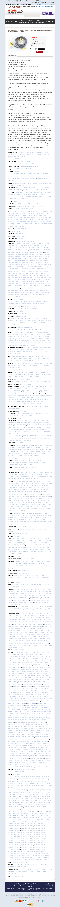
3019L (30, 423)
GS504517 (31, 737)
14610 (48, 796)
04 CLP (14, 539)
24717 (23, 819)
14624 (44, 800)
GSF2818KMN (12, 178)
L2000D (41, 630)
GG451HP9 (11, 714)
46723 (38, 671)
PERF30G (23, 513)
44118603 (43, 849)
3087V (21, 582)
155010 (32, 652)
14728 (14, 813)
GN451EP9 (18, 730)
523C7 (9, 675)
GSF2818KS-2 (27, 194)
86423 (19, 694)
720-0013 (21, 334)
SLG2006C (11, 431)
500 (29, 860)
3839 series (18, 661)
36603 (18, 659)
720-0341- (11, 306)
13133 (20, 421)
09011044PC (48, 472)
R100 (22, 632)
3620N (43, 656)
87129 (46, 694)
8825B (23, 504)
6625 (36, 498)
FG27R (18, 231)
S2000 (19, 639)
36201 (34, 656)
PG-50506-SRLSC (16, 454)
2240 (31, 615)
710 (13, 620)
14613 (27, 798)
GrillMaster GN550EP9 (27, 281)
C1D (48, 622)
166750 (24, 304)
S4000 (42, 643)
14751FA (29, 813)
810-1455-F (19, 188)
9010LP (13, 507)
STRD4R (16, 650)
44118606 (17, 851)
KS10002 (17, 461)
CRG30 (36, 578)
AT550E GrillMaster (21, 246)
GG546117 (25, 718)
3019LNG (35, 423)
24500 (9, 817)
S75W (32, 645)
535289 (43, 600)
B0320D (23, 620)
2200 (16, 615)
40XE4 (14, 669)
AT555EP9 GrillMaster (21, 250)
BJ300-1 (23, 467)
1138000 (33, 529)
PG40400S (40, 438)
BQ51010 (23, 377)
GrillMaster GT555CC (14, 288)
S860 (49, 645)
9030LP (39, 507)
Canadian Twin (16, 367)
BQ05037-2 (13, 389)
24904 (38, 819)
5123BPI (35, 492)
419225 (17, 474)
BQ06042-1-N (39, 374)
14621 (35, 800)
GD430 (27, 395)
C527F (28, 703)
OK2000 (28, 406)
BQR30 (13, 356)
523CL (19, 675)
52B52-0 (10, 682)
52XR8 (23, 688)
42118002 (10, 836)
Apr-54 (25, 604)
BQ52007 (36, 377)
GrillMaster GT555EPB (14, 290)
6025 (39, 496)
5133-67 (21, 598)
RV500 (24, 411)
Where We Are (10, 888)
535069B (20, 600)
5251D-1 (43, 675)
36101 (16, 656)
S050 (47, 634)
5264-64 (43, 598)
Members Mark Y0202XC (25, 327)
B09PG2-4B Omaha (34, 372)
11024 (21, 589)
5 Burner (17, 467)
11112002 (17, 790)
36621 (27, 659)
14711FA (29, 809)
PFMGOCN (39, 461)
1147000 (39, 529)
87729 (23, 697)
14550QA (19, 794)
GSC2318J (19, 308)
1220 (37, 613)
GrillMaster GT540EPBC (15, 286)
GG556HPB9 (11, 728)
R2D (25, 634)
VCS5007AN (25, 871)
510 (39, 618)
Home (10, 883)
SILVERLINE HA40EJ (19, 470)
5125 (40, 492)
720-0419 (23, 341)
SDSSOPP (30, 465)
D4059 (22, 705)
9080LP (47, 509)
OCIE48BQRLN (28, 361)
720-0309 (32, 339)
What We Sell (21, 888)
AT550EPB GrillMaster (21, 248)
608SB (33, 539)
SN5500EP (41, 756)
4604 (35, 490)
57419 (45, 690)
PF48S (16, 520)
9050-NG (15, 509)
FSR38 (17, 772)
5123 (26, 492)
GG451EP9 (33, 711)
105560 (27, 652)
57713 (19, 692)
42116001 (43, 830)
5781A (37, 692)
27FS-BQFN (43, 211)
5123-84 (34, 596)
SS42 (23, 413)
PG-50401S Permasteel (37, 449)
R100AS (37, 632)
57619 (14, 692)
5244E (28, 675)
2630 (21, 618)
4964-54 (40, 591)
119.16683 (38, 302)
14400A (28, 792)
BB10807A (19, 352)
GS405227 (26, 732)
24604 (27, 817)
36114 (30, 656)
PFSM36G (16, 522)
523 (15, 494)
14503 (14, 794)
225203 (30, 421)
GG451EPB (40, 711)
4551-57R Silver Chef (22, 566)
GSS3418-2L (11, 785)
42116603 (30, 834)
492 (26, 860)
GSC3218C (46, 474)
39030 (20, 487)
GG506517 (39, 716)
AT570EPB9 (32, 701)
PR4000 (18, 297)
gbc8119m (28, 865)
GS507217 (45, 737)
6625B (40, 498)
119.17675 (45, 302)
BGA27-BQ (18, 213)
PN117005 (34, 467)
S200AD (42, 639)
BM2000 (18, 241)
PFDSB (26, 520)
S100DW (45, 637)
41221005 (43, 828)
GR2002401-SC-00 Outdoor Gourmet (41, 395)
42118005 (24, 836)
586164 (46, 602)
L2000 (36, 630)
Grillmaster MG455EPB (41, 292)
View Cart (46, 4)
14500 (38, 792)
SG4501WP (44, 747)
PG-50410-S (14, 451)
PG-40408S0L (12, 447)
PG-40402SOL (29, 445)
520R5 (26, 673)
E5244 (14, 709)
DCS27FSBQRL (12, 226)
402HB (37, 663)
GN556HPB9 (11, 732)
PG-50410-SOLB (23, 451)
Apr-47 (20, 604)
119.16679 (31, 302)
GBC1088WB (30, 241)
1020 (22, 613)
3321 (39, 483)
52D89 (20, 684)
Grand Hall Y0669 (13, 545)
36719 (36, 659)
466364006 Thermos (43, 857)
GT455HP (46, 739)
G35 (13, 458)
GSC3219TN (18, 176)
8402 (43, 502)
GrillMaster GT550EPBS (43, 286)
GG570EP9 (19, 728)
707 (40, 365)
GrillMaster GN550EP (14, 281)
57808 (28, 692)
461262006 (38, 855)
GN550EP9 (32, 730)
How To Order (48, 888)
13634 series (16, 792)
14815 (18, 815)
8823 (47, 502)
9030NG (44, 507)
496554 (34, 594)
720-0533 (10, 425)
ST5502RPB (40, 758)
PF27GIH (10, 515)
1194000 (10, 531)
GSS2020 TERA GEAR (14, 783)
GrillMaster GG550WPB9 (22, 269)
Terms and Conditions (36, 885)
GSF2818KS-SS (12, 196)
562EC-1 (32, 688)
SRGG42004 (19, 563)
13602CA (48, 790)
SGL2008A (14, 429)
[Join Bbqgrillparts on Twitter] (42, 900)
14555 (48, 794)
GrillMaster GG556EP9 (14, 275)
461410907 (25, 857)
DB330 (37, 628)
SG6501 (40, 752)
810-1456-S (34, 188)
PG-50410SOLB (40, 451)
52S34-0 (19, 686)
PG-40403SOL (38, 445)
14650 (33, 805)
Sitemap (30, 886)
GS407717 (45, 735)
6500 (9, 620)
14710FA (23, 809)
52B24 (10, 680)
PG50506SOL (43, 454)
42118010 (10, 838)
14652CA (44, 805)
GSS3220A (39, 783)
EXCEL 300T (24, 382)
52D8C (31, 684)
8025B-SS (48, 500)
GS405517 (46, 732)
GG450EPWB (18, 711)
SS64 (9, 416)
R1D (47, 632)
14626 (9, 802)
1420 (48, 613)
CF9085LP (18, 871)
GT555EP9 (45, 741)
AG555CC (40, 697)
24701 (19, 819)
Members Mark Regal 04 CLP (23, 547)
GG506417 (32, 716)
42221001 (17, 845)
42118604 (17, 841)
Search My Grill (46, 883)
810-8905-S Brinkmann (29, 190)
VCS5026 (37, 871)
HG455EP (32, 743)
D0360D (34, 626)
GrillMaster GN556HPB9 (29, 284)
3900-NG (48, 485)
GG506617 (11, 718)
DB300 (28, 628)
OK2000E (34, 406)
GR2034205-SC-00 (23, 570)
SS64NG (19, 416)
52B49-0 (26, 680)
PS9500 (27, 573)
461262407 (45, 855)
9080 (31, 509)
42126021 (43, 843)
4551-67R (29, 591)
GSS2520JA (24, 783)
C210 (19, 624)
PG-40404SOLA (47, 445)
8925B (36, 504)
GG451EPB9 (47, 711)
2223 (31, 483)
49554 (35, 591)
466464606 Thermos (14, 860)
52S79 (30, 686)
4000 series (16, 774)
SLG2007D (32, 431)
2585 (50, 615)
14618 (14, 800)
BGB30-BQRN (36, 220)
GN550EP (25, 730)
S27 (22, 458)
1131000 (15, 529)
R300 (28, 634)
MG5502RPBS (42, 745)
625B (32, 498)
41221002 (24, 828)
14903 (42, 815)
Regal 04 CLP (43, 549)
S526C (25, 747)
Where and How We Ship (35, 888)
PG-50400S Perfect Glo (37, 436)
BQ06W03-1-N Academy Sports (22, 154)
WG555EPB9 (18, 764)
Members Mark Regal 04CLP (41, 547)
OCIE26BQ (28, 356)
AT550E (23, 699)
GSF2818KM (46, 176)
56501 (42, 688)
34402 (45, 654)
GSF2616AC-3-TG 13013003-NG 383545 (29, 779)
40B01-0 (19, 665)
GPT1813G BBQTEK (26, 174)
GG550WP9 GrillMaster (38, 267)
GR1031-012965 (21, 526)
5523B (44, 494)
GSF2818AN (44, 779)
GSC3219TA (11, 176)
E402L (28, 707)
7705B (30, 500)
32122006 (10, 824)
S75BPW (27, 645)
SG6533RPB (11, 756)
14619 (27, 800)
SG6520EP (33, 754)
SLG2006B (21, 429)
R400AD (43, 634)
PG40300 (33, 438)
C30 (42, 624)
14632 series (22, 805)
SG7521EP (26, 756)
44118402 (17, 849)
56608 (14, 690)
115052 (43, 790)
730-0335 (16, 425)
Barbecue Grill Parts (27, 889)
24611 (37, 817)
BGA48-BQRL (38, 217)
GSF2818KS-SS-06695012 (24, 196)
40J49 (34, 667)
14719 (23, 811)
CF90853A (49, 869)
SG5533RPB (34, 752)
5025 (18, 492)
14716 (9, 811)
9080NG (10, 511)
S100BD (34, 637)
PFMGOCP (46, 461)
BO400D (15, 622)
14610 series (11, 798)
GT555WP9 (25, 743)
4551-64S (23, 591)
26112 (18, 654)
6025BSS (48, 496)
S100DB (40, 637)
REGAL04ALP (37, 330)
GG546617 (11, 720)
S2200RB (34, 641)
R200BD (21, 634)
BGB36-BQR (30, 222)
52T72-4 (46, 686)
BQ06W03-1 (25, 306)
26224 (32, 654)
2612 (13, 618)
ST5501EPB (33, 758)
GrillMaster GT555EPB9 (28, 290)
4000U (18, 228)
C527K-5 (39, 703)
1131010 (21, 529)
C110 (36, 622)
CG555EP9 (46, 703)
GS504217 (17, 737)
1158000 (44, 529)
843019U (30, 350)
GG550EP (36, 720)
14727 (9, 813)
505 (29, 363)
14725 (45, 811)
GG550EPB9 (18, 722)
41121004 (43, 824)
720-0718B (31, 343)
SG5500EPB (25, 749)
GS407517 (38, 735)
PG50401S (11, 440)
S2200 (16, 641)
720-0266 (17, 171)
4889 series (20, 673)
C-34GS (33, 860)
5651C (9, 690)
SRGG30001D (12, 399)
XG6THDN (24, 862)
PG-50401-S (26, 449)
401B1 (23, 663)
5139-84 (26, 598)
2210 (20, 615)
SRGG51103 (26, 563)
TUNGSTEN (47, 382)
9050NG (27, 509)
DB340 (42, 628)
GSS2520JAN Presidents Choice (43, 477)
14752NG (41, 481)
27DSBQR (36, 211)
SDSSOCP (17, 465)
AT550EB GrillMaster (33, 246)
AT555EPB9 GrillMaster (35, 250)
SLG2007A (25, 431)
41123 (10, 490)
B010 (19, 620)
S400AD (47, 643)
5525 (9, 496)
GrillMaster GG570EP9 (29, 277)
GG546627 (18, 720)
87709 (9, 697)
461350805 (11, 857)
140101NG (29, 481)
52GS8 (40, 684)
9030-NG (33, 507)
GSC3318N (11, 427)
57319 (41, 690)
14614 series (37, 798)
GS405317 (32, 732)
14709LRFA (17, 809)
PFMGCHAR (32, 461)
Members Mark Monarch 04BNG (35, 323)
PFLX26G (31, 520)
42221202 (30, 845)
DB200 (23, 628)
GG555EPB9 (46, 724)
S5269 (20, 747)
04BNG (24, 539)
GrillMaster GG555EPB (34, 271)
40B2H (24, 665)
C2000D (15, 624)
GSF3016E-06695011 (38, 196)
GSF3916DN (37, 781)
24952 (14, 822)
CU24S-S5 (47, 585)
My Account (39, 4)
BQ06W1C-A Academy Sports (16, 156)
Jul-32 (32, 630)
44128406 (24, 853)
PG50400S (47, 438)
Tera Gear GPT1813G (38, 785)
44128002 (24, 851)
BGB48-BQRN (37, 224)
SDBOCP (30, 463)
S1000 (13, 637)
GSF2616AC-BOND (38, 183)
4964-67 (12, 594)
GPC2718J (16, 174)
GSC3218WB (44, 174)
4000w (21, 238)
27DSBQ (29, 211)
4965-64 (23, 594)
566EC (27, 690)
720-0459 (29, 341)
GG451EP (26, 711)
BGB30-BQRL (27, 220)
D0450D (45, 626)
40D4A (14, 667)
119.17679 (11, 304)
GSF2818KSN (20, 178)
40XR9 (32, 669)
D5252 (10, 707)
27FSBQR (11, 213)
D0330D (22, 626)
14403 (33, 792)
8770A (14, 697)
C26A (26, 624)
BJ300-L (28, 467)
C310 (49, 624)
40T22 (43, 667)
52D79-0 (14, 684)
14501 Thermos (45, 792)
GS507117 (38, 737)
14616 (48, 798)
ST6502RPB (26, 760)
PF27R (15, 515)
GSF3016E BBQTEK (30, 178)
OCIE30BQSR (21, 358)
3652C (14, 659)
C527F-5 (33, 703)
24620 (41, 817)
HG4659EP (39, 743)
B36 (45, 620)
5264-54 (38, 598)
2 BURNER (18, 382)
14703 (21, 807)
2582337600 (35, 304)
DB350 (47, 628)
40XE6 (23, 669)
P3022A (23, 511)
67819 (46, 692)
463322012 (33, 857)
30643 (21, 332)
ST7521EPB (17, 762)
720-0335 (46, 423)
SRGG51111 (34, 563)
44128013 (10, 853)
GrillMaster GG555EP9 (20, 271)
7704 (17, 500)
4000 (16, 767)
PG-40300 (19, 436)
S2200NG (28, 641)
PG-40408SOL (21, 447)
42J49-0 (37, 669)
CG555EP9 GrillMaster (21, 252)
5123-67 (29, 596)
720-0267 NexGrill (23, 339)
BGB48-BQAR (38, 222)
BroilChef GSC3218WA (22, 192)
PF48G (22, 518)
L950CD (15, 632)
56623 (23, 690)
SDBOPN (37, 463)
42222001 (43, 845)
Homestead (16, 511)
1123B (16, 481)
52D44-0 (40, 682)
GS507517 (11, 739)
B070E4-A (23, 387)
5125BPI (10, 494)
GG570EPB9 (26, 728)
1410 (41, 613)
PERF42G (35, 513)
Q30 (19, 458)
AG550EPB (33, 697)
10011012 (11, 474)
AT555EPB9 (24, 701)
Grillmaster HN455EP (27, 292)
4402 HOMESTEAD (27, 490)
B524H (43, 701)
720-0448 (40, 607)
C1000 (26, 622)
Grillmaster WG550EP (14, 294)
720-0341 (17, 341)
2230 (28, 615)
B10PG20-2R (47, 539)
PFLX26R (37, 520)
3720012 (41, 659)
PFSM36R (23, 522)
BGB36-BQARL (12, 222)
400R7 (14, 663)
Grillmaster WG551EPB (28, 294)
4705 (47, 490)
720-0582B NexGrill (45, 341)
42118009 (43, 836)
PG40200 (27, 438)
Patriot (25, 867)
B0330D (29, 620)
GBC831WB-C (12, 867)
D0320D (17, 626)
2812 (39, 589)
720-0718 (17, 343)
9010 (40, 504)
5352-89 (38, 600)
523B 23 (22, 494)
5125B (44, 492)
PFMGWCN (11, 463)
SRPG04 (41, 563)
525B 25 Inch (33, 494)
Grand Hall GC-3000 (30, 543)
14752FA (35, 813)
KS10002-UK (24, 461)
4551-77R (14, 568)
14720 (27, 811)
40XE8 (27, 669)
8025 (38, 500)
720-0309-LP (39, 339)
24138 (39, 421)
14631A (15, 805)
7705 (25, 500)
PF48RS (44, 518)
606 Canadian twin (32, 365)
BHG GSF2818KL (16, 181)
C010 (19, 622)
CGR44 (31, 578)
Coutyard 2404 (47, 609)
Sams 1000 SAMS (17, 551)
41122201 (10, 828)
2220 (24, 615)
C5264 (14, 703)
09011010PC (24, 472)
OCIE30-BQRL (36, 356)
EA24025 (22, 379)
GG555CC (19, 724)
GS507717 (17, 739)
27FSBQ (49, 211)
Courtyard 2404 (24, 609)
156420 (43, 652)
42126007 (43, 841)
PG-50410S (32, 451)
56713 (32, 690)
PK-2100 (19, 418)
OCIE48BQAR (11, 361)
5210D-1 (36, 673)
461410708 (18, 857)
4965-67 (29, 594)
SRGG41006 (39, 561)
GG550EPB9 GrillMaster (36, 265)
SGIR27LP (42, 578)
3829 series (11, 661)
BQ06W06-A (17, 391)
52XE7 (18, 688)
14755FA (41, 813)
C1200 (44, 622)
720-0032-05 (29, 337)
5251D (38, 675)
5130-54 (45, 596)
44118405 (30, 849)
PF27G (47, 513)
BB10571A (42, 350)
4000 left (19, 206)
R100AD (31, 632)
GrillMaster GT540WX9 (29, 286)
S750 (17, 645)
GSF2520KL (23, 777)
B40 (49, 620)
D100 (50, 626)
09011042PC (40, 472)
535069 (15, 600)
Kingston (18, 561)
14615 (44, 798)
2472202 (28, 819)
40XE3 (9, 669)
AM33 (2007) (17, 159)
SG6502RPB (25, 754)
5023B (14, 492)
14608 (39, 796)
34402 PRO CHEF (47, 483)
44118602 (37, 849)
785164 (15, 604)
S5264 (16, 747)
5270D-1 (30, 678)
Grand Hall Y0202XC (42, 543)
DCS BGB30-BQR (47, 224)
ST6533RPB (39, 760)
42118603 (10, 841)
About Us (27, 883)
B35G (41, 620)
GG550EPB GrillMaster (22, 265)
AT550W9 (11, 701)
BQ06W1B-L (16, 377)
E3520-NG (23, 425)
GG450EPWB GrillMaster (36, 254)
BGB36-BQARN (21, 222)
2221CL (22, 483)
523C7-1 (14, 675)
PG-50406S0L (20, 438)
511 (12, 365)
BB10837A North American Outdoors (33, 352)
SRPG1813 (36, 401)
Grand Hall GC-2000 (17, 543)
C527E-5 (23, 703)
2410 (35, 615)
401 (26, 363)
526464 (10, 600)
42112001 (30, 830)
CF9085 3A (28, 869)
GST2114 (24, 427)
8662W (37, 694)
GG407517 (11, 711)
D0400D (39, 626)
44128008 (43, 851)
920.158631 (17, 306)
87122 (42, 694)
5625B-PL (28, 496)
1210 (33, 613)
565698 (22, 474)
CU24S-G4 (40, 585)
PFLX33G (43, 520)
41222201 (24, 830)
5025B (22, 492)
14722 (32, 811)
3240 (36, 618)
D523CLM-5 (44, 705)
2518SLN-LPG (19, 423)
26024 (9, 654)
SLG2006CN (18, 431)
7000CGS (21, 573)
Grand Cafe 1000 (21, 233)
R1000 (26, 632)
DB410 (14, 630)
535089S (32, 600)
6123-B (14, 498)
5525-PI (18, 496)
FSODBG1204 (12, 395)
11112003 (24, 790)
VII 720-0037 (32, 345)
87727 (18, 697)
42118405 (37, 838)
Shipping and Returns (22, 885)
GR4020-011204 (24, 397)
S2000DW (31, 639)
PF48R (33, 518)
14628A (35, 802)
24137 (34, 421)
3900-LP (42, 485)
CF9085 (22, 869)
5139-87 (32, 598)
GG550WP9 (42, 722)
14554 (43, 794)
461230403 (38, 853)
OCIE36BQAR (38, 358)
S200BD (48, 639)
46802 (47, 671)
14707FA (44, 807)
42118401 (17, 838)
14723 (36, 811)
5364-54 (49, 600)
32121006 (38, 822)
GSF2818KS (11, 185)
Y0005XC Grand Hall (22, 236)
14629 (40, 802)
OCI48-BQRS (20, 356)
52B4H (36, 680)
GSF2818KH (48, 183)
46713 (33, 671)
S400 (37, 643)
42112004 (37, 830)
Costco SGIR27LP (31, 209)
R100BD (42, 632)
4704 (38, 490)
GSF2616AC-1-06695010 (15, 194)
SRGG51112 (45, 399)
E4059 (37, 707)
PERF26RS (17, 513)
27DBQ (14, 211)
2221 (50, 481)
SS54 (47, 413)
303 (23, 363)
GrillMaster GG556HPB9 (15, 277)
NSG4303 (19, 867)
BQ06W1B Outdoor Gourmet (30, 391)
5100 (16, 370)
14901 (33, 815)
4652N (29, 671)
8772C (27, 697)
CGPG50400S (20, 445)
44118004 (30, 847)
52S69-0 (25, 686)
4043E (46, 663)
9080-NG (42, 509)
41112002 (30, 824)
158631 (48, 652)
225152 (24, 421)
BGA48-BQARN (21, 217)
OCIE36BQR (46, 358)
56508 (46, 688)
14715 (46, 809)
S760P (40, 645)
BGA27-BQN (32, 213)
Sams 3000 (25, 551)
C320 (9, 626)
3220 (32, 618)
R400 (38, 634)
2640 (24, 618)
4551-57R (10, 591)
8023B (34, 500)
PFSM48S (49, 522)
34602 (15, 485)
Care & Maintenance (39, 21)
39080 (25, 487)
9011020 (27, 474)
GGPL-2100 (20, 169)
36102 (21, 656)
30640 (16, 332)
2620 (17, 618)
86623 (28, 694)
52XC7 (9, 688)
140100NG (22, 481)
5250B (33, 675)
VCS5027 (43, 871)
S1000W (23, 637)
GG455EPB (40, 714)
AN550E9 (46, 697)
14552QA (32, 794)
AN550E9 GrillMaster (23, 243)
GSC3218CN (11, 477)
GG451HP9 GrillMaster (22, 258)
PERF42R (41, 513)
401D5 (32, 663)
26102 (14, 654)
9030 (22, 507)
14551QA (25, 794)
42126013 (30, 843)
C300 (45, 624)
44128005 (37, 851)
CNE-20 (24, 404)
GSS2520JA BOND (28, 185)
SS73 (34, 416)
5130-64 (10, 598)
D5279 (19, 707)
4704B (43, 490)
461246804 (18, 855)
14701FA (10, 807)
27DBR (24, 211)
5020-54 (40, 594)
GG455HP (47, 714)
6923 (44, 498)
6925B (13, 500)
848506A (36, 350)
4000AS (16, 201)
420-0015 (32, 332)
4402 (19, 490)
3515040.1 (11, 656)
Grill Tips (48, 885)
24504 (23, 817)
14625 (49, 800)
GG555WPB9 (19, 726)
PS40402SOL (36, 456)
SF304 (18, 556)
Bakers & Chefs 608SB (24, 161)
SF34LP (27, 769)
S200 (15, 639)
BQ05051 (26, 541)
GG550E (24, 720)
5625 (23, 496)
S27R (25, 458)
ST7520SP (11, 762)
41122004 (43, 826)
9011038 (33, 474)
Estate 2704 (11, 611)
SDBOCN (25, 463)
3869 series (30, 661)
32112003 (31, 822)
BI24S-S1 (17, 585)
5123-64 (23, 596)
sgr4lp (10, 580)
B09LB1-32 (17, 372)
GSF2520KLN (31, 777)
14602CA (14, 796)
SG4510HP (11, 749)
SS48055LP (34, 413)
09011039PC (32, 472)
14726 (49, 811)
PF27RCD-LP (21, 515)
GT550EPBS (26, 741)
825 (36, 502)
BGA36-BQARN (43, 215)
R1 (19, 632)
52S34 (14, 686)
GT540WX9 (19, 741)
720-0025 (39, 334)
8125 (23, 502)
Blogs (37, 889)
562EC (27, 688)
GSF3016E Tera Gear (14, 781)
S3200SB (26, 643)
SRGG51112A (11, 401)
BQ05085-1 (31, 374)
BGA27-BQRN (16, 215)
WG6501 (25, 764)
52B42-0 (21, 680)
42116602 (24, 834)
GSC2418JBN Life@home (30, 308)
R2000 (10, 634)
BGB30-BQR (19, 220)
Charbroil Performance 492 (31, 204)
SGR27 (47, 578)
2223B (35, 483)
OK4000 (46, 406)
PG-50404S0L (20, 443)
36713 (32, 659)
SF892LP (32, 769)
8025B (43, 500)
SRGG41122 (27, 785)
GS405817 (24, 735)
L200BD (46, 630)
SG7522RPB (33, 756)
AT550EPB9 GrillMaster (35, 248)
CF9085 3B (35, 869)
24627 (10, 819)
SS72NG (30, 416)
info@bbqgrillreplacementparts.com (44, 6)
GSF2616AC (39, 777)
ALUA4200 (22, 767)
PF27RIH (28, 515)
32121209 (44, 822)
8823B (9, 504)
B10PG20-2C (37, 318)
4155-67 (49, 589)
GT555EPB (11, 743)
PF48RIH (38, 518)
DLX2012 (36, 393)
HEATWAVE (39, 860)
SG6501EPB (11, 754)
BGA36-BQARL (33, 215)
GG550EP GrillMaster (35, 262)
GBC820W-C (35, 865)
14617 (9, 800)
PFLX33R (10, 522)
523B (18, 494)
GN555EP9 (39, 730)
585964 (31, 602)
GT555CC (33, 741)
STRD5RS (22, 650)
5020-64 (45, 594)
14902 (37, 815)
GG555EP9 (31, 724)
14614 (31, 798)
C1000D (31, 622)
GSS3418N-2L (19, 785)
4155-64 (43, 589)
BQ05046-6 (45, 318)
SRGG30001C (42, 397)
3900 (38, 485)
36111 (25, 656)
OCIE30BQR (43, 356)
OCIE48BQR (19, 361)
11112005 (37, 790)
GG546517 (39, 718)
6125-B (18, 498)
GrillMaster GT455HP (43, 284)
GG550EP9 (43, 720)
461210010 (31, 853)
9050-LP (10, 509)
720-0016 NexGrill (30, 334)
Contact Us (49, 21)
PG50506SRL (11, 456)
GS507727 (40, 739)
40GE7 (29, 667)
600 (42, 618)
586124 (36, 602)
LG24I (39, 404)
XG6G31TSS (16, 862)
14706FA (38, 807)
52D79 (10, 684)
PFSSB (10, 524)
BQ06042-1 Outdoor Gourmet (25, 389)
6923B (49, 498)
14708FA (10, 809)
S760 (36, 645)
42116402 (43, 832)
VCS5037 (16, 873)
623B (25, 498)
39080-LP (30, 487)
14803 (9, 815)
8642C (23, 694)
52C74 (25, 682)
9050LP (21, 509)
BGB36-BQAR (44, 220)
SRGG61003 (28, 401)
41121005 (10, 826)
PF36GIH (39, 515)
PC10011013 (20, 479)
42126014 (37, 843)
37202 (46, 659)
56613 (18, 690)
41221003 (30, 828)
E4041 (32, 707)
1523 (46, 481)
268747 (16, 379)
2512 (35, 589)
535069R (26, 600)
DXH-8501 (14, 876)
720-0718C (38, 343)
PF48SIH (21, 520)
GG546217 (32, 718)
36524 (9, 659)
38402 (29, 485)
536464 (21, 602)
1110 (26, 613)
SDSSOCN (11, 465)
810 (16, 620)
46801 (42, 671)
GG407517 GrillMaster (21, 254)
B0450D (34, 620)
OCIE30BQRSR (12, 358)
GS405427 (39, 732)
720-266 (29, 171)
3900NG (15, 487)
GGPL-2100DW (28, 169)
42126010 (24, 843)
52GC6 (35, 684)
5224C (41, 673)
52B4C (32, 680)
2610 (9, 618)
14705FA (32, 807)
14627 (22, 802)
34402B (10, 485)
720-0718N (45, 343)
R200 (50, 632)
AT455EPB (17, 699)
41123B (15, 490)
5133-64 (15, 598)
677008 (42, 692)
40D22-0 (45, 665)
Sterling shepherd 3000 (15, 647)
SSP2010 (10, 433)
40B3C (35, 665)
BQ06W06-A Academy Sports (40, 154)
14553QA (38, 794)
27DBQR (19, 211)
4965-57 (18, 594)
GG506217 (18, 716)
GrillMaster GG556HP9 (43, 275)
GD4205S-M (19, 554)
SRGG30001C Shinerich (28, 561)
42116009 (24, 832)
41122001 (24, 826)
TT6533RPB (32, 762)
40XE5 (18, 669)
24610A (32, 817)
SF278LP (21, 769)
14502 (9, 794)
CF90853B (11, 871)
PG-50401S (47, 436)
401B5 (28, 663)
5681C (36, 690)
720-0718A (24, 343)
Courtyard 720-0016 (36, 609)
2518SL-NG (11, 423)
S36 (29, 458)
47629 (22, 860)
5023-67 (12, 596)
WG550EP (45, 762)
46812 (9, 673)
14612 (22, 798)
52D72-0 (45, 682)
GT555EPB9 (18, 743)
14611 (18, 798)
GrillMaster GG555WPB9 (37, 273)
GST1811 (18, 427)
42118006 (30, 836)
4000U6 (23, 228)
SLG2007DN (39, 431)
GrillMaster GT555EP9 (39, 288)
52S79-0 (35, 686)
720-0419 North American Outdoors (36, 348)
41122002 (30, 826)
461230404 (45, 853)
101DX (19, 363)
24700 (14, 819)
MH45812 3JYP (38, 427)
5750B (10, 692)
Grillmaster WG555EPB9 (43, 294)
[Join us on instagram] (39, 900)
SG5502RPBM (20, 752)
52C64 (15, 682)
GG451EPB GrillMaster (35, 256)
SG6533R (47, 754)
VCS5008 (31, 871)
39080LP (42, 487)
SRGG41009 (47, 561)
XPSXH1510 (16, 354)
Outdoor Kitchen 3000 (14, 408)
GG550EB (30, 720)
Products (18, 883)
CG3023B (24, 393)
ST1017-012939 (41, 551)
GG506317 (25, 716)
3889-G (36, 661)
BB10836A (18, 533)
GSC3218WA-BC (47, 192)
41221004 (37, 828)
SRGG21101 (33, 397)
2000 (28, 539)
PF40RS (17, 518)
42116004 (17, 832)
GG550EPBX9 (34, 722)
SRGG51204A (20, 401)
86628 (32, 694)
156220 (38, 652)
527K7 (36, 678)
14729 (18, 813)
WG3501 (39, 762)
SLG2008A (47, 431)
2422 (43, 615)
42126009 (17, 843)
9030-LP (27, 507)
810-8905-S (33, 206)
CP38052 (18, 413)
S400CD (10, 645)
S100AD (29, 637)
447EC (14, 671)
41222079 (17, 830)
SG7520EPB (19, 756)
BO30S (10, 622)
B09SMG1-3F (29, 318)
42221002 (24, 845)
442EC (41, 669)
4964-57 (45, 591)
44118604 (10, 851)
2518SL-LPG (45, 421)
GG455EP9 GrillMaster (22, 260)
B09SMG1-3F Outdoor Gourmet (36, 387)
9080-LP (36, 509)
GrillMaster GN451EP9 (43, 279)
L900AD (10, 632)
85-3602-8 (20, 311)
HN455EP (10, 745)
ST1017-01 (33, 551)
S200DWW (11, 641)
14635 (28, 805)
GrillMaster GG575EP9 (14, 279)
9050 (49, 507)
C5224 (47, 701)
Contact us (36, 883)
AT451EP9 (11, 699)
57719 (23, 692)
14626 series (16, 802)
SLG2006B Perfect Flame (32, 429)
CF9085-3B (42, 869)
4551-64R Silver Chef (35, 566)
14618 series (20, 800)
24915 (47, 819)
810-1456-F (27, 188)
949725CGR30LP (12, 578)
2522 (46, 615)
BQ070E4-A (17, 393)
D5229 (27, 705)
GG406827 (48, 709)
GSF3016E (19, 185)
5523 (39, 494)
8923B (31, 504)
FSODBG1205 (20, 395)
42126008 (10, 843)
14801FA (47, 813)
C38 (13, 626)
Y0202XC (48, 551)
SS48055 (28, 413)
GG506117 (11, 716)
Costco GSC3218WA (19, 209)
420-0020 (39, 332)
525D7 (48, 675)
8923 (27, 504)
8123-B (19, 502)
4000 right (26, 206)
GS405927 (31, 735)
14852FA (28, 815)
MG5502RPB (33, 745)
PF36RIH (12, 518)
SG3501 (38, 747)
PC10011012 (12, 479)
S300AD (16, 643)
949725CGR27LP (33, 575)
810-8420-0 (19, 190)
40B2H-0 (29, 665)
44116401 (17, 847)
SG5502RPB (11, 752)
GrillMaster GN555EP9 (41, 281)
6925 (9, 500)
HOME (8, 21)
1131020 (27, 529)
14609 (44, 796)
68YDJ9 (10, 694)
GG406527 (34, 709)
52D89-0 (25, 684)
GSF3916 (23, 781)
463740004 (19, 204)
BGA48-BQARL (12, 217)
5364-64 (10, 602)
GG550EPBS (26, 722)
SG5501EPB (39, 749)
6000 (46, 618)
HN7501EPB (17, 745)
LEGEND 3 (29, 767)
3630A (48, 656)
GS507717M (32, 739)
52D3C (30, 682)
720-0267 (23, 171)
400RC (18, 663)
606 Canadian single (20, 365)
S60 (14, 645)
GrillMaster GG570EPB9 (44, 277)
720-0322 (33, 607)
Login (52, 4)
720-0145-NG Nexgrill (40, 337)
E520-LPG (30, 425)
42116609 (43, 834)
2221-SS (16, 483)
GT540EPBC (11, 741)
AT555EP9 (17, 701)
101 (16, 363)
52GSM (45, 684)
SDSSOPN (24, 465)
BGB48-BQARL (47, 222)
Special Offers (30, 21)
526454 (49, 598)
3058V (17, 582)
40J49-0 (38, 667)
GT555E (39, 741)
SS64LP (14, 416)
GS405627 (11, 735)
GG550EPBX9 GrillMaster (22, 267)
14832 (23, 815)
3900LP (10, 487)
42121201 (37, 841)
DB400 (10, 630)
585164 (26, 602)
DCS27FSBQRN (22, 226)
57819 (32, 692)
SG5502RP (47, 749)
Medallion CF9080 (21, 316)
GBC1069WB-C (19, 865)
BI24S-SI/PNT (32, 585)
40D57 (19, 667)
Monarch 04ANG (23, 549)
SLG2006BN (43, 429)
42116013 (37, 832)
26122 (23, 654)
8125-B (28, 502)
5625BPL (34, 496)
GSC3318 (49, 425)
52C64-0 (20, 682)
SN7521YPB (18, 758)
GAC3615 (36, 425)
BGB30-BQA (11, 220)
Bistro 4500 (30, 559)
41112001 (24, 824)
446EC (9, 671)
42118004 (17, 836)
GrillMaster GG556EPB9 (29, 275)
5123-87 (40, 596)
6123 (9, 498)
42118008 (37, 836)
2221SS (27, 483)
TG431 (42, 401)
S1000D (18, 637)
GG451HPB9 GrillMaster (37, 258)
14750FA (23, 813)
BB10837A (25, 533)
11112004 (31, 790)
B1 (38, 620)
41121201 (17, 826)
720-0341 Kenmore (45, 304)
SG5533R (27, 752)
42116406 (10, 834)
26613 (40, 654)
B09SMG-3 (21, 318)
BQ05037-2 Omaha (22, 374)
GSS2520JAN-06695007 (21, 199)
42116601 (17, 834)
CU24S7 (10, 587)
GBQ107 (27, 379)
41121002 (37, 824)
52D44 (35, 682)
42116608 (37, 834)
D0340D (28, 626)
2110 (13, 615)
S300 (45, 641)
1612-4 (26, 589)
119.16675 (24, 302)
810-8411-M (11, 190)
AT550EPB (42, 699)
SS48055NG (42, 413)
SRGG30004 (20, 399)
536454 (15, 602)
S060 (9, 637)
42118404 (30, 838)
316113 (19, 822)
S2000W (37, 639)
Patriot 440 (20, 299)
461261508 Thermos (28, 855)
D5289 (24, 707)
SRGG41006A (28, 399)
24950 (9, 822)
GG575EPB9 (41, 728)
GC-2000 (39, 541)
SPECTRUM (32, 382)
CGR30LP (25, 578)
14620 (31, 800)
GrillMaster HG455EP (14, 292)
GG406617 (41, 709)
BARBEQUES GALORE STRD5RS (29, 166)
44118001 (24, 847)
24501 (14, 817)
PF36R (45, 515)
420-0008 (26, 332)
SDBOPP (42, 463)
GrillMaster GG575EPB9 (29, 279)
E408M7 (46, 707)
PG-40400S (26, 436)
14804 (14, 815)
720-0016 (21, 607)
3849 (24, 661)
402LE (41, 663)
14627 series (28, 802)
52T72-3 (41, 686)
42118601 (43, 838)
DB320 (33, 628)
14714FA (41, 809)
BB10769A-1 (11, 352)
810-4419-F (47, 188)
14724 (40, 811)
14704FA (26, 807)
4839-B (14, 673)
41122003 (37, 826)
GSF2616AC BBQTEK (29, 176)
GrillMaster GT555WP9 (43, 290)
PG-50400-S (39, 447)
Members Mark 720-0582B (34, 545)
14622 (40, 800)
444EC (46, 669)
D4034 (17, 705)
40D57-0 (24, 667)
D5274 (14, 707)
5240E (24, 675)
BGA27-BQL (25, 213)
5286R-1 (44, 678)
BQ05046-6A (20, 321)
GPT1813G (16, 183)
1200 (29, 613)
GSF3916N (44, 781)
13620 (9, 792)
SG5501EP (32, 749)
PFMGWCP (18, 463)
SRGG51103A (37, 399)
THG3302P (40, 382)
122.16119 (18, 304)
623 (22, 498)
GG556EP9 (27, 726)
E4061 (41, 707)
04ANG (19, 539)
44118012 (10, 849)
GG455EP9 (33, 714)
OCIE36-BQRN (30, 358)
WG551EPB (11, 764)
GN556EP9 (46, 730)
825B (39, 502)
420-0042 (45, 332)
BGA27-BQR (40, 213)
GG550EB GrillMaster (21, 262)
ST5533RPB (11, 760)
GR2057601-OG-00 (13, 397)
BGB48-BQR (20, 224)
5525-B (14, 496)
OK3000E (40, 406)
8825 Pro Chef (16, 504)
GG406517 (27, 709)
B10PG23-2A (44, 372)
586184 (10, 604)
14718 (18, 811)
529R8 (50, 678)
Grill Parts (14, 21)
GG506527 (46, 716)
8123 (15, 502)
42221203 (37, 845)
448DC (19, 671)
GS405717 (17, 735)
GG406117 (20, 709)
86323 (14, 694)
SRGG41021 (11, 563)
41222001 (10, 830)
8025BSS (10, 502)
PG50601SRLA (28, 456)
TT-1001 (16, 433)
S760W (45, 645)
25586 (25, 423)
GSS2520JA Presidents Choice (24, 477)
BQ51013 (29, 377)
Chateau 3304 (48, 607)
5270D (25, 678)
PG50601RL (19, 456)
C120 (40, 622)
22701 (46, 815)
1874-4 (31, 589)
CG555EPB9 (11, 705)
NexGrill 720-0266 (23, 345)
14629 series (46, 802)
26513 (36, 654)
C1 (23, 622)
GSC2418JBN (36, 174)
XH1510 (20, 876)
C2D (39, 624)
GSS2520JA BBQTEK (42, 178)
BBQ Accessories (23, 21)
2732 (28, 618)
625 (29, 498)
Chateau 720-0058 (13, 609)
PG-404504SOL (30, 447)
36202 (38, 656)
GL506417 (11, 730)
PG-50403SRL (12, 438)
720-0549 (36, 341)
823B (32, 502)
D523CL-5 (37, 705)
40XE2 (48, 667)
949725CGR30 (43, 575)
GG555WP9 (11, 726)
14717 (14, 811)
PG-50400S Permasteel (15, 449)
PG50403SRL (27, 440)
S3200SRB (32, 643)
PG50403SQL (18, 440)
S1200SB (10, 639)
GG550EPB (11, 722)
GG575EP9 (34, 728)
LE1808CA (30, 427)
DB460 (24, 630)
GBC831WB (43, 865)
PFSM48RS (43, 522)
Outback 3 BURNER (25, 384)
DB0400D (11, 628)
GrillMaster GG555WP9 (22, 273)
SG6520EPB (40, 754)
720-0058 (27, 607)
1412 (44, 613)
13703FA (23, 792)
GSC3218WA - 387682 (26, 183)
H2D (28, 630)
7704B (21, 500)
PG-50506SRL (26, 454)
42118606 (24, 841)
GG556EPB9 (34, 726)
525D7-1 (10, 678)
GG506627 (18, 718)
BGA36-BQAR (24, 215)
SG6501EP (47, 752)
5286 (40, 678)
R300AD (33, 634)
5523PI (48, 494)
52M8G (10, 686)
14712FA (35, 809)
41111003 (17, 824)
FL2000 (23, 241)
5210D (31, 673)
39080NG (49, 487)
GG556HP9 (42, 726)
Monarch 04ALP (12, 549)
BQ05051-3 (27, 321)
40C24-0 (40, 665)
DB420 (19, 630)
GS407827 (11, 737)
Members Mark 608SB (18, 323)
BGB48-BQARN (12, 224)
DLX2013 (42, 393)
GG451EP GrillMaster (21, 256)
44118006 (43, 847)
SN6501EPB (11, 758)
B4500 (24, 559)
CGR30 (20, 578)
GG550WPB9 (11, 724)
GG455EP (26, 714)
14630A (10, 805)
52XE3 (14, 688)
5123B (30, 492)
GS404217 (19, 732)
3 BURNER (17, 536)
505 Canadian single (37, 363)
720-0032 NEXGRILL (19, 337)
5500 (20, 370)
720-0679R (11, 343)
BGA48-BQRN (47, 217)
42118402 (24, 838)
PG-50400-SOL (47, 447)
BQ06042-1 (35, 321)
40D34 (10, 667)
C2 (51, 622)
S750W (22, 645)
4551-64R (17, 591)
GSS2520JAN (31, 783)
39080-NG (37, 487)
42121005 (30, 841)
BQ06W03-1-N (34, 306)
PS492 (45, 860)
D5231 (31, 705)
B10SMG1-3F (11, 374)
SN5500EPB (48, 756)
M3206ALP (22, 545)
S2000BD (24, 639)
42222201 (10, 847)
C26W (35, 624)
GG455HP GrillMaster (35, 260)
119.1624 (17, 302)
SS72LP (24, 416)
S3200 (21, 643)
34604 (20, 485)
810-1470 (41, 188)
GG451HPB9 (18, 714)
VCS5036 (10, 873)
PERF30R (29, 513)
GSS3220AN (46, 783)
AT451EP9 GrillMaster (36, 243)
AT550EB (28, 699)
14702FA (16, 807)
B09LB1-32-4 (24, 372)
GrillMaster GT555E (26, 288)
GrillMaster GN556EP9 (14, 284)
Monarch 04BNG (34, 549)
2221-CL (10, 483)
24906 (43, 819)
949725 (16, 575)
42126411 (10, 845)
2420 (39, 615)
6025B (43, 496)
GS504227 (24, 737)
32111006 (25, 822)
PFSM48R (36, 522)
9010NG (18, 507)
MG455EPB (25, 745)
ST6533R (32, 760)
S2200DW (22, 641)
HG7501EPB (46, 743)
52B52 (47, 680)
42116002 (10, 832)
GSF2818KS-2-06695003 (38, 194)
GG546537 (46, 718)
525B (27, 494)
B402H (38, 701)
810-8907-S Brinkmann (43, 190)
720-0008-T (15, 334)
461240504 (11, 855)
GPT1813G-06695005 (35, 192)
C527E (18, 703)
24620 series (48, 817)
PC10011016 (28, 479)
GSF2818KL (39, 176)
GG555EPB (38, 724)
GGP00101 (43, 425)
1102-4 (17, 589)
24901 (34, 819)
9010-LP (45, 504)
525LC (15, 678)
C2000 (10, 624)
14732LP (35, 481)
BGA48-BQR (30, 217)
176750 (29, 304)
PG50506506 (34, 454)
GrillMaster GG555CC (36, 269)
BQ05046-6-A (11, 321)
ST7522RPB (25, 762)
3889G (41, 661)
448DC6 (24, 671)
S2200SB (40, 641)
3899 (45, 661)
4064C (9, 665)
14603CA (20, 796)
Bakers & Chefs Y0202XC (27, 164)
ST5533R (47, 758)
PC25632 (35, 479)
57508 (50, 690)
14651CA (38, 805)
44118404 (24, 849)
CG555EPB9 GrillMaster (36, 252)
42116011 (30, 832)
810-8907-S (40, 206)
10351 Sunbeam (19, 652)
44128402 (17, 853)
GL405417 (49, 728)
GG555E (25, 724)
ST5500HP (26, 758)
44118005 (37, 847)
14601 (9, 796)
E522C (9, 709)
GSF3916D (30, 781)
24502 (18, 817)
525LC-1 (20, 678)
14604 (26, 796)
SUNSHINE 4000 (43, 767)
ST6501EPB (18, 760)
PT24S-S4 (16, 587)
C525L (9, 703)
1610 (9, 615)
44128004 (30, 851)
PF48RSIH (10, 520)
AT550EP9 (35, 699)
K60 (16, 458)
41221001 (17, 828)
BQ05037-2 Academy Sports (27, 152)
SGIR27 (21, 772)
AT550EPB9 (49, 699)
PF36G (34, 515)
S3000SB (10, 643)
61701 (40, 423)
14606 (30, 796)
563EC (38, 688)
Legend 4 (35, 767)
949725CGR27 (24, 575)
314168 (17, 777)
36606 (23, 659)
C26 (23, 624)
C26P (30, 624)
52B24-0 (15, 680)
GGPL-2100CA (22, 313)
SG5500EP (18, 749)
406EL (14, 665)
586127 (41, 602)
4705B (9, 492)
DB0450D (17, 628)
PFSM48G (29, 522)
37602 (24, 485)
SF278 (16, 769)
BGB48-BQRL (29, 224)
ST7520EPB (47, 760)
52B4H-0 (41, 680)
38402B (33, 485)
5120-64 (18, 596)
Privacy (10, 885)
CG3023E (30, 393)
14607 (35, 796)
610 (49, 618)
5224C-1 (46, 673)
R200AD (15, 634)
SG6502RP (18, 754)
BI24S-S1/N (24, 585)
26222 (27, 654)
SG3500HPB (31, 747)
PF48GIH (27, 518)
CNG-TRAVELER (32, 404)
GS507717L (24, 739)
